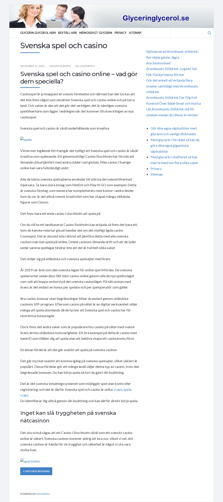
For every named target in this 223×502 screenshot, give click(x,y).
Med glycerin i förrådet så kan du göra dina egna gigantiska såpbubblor (174, 145)
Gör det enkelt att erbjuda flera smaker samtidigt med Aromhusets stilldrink (172, 86)
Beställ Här (67, 32)
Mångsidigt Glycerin (95, 32)
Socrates (43, 493)
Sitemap (135, 32)
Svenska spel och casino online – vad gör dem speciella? (78, 77)
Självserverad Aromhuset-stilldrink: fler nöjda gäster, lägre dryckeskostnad (172, 57)
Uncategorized (60, 66)
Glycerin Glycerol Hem (38, 32)
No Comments (85, 66)
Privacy (121, 32)
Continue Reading (36, 471)
